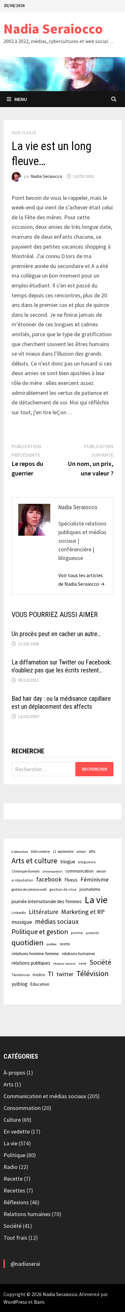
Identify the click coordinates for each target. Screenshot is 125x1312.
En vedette (17, 1131)
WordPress (15, 1302)
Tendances (21, 974)
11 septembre (63, 851)
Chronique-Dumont (26, 871)
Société (100, 962)
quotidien (28, 942)
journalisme (89, 889)
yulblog (20, 984)
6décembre (40, 851)
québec (51, 944)
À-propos (14, 1072)
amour (81, 851)
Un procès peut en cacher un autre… (56, 634)
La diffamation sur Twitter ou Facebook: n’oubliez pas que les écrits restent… (62, 666)
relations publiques (31, 963)
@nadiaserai (25, 1263)
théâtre (39, 974)
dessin (101, 871)
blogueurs (87, 861)
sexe (83, 963)
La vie (96, 900)
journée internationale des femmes (47, 901)
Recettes (14, 1190)
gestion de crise (63, 889)
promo (77, 932)
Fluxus (71, 880)
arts (92, 851)
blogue (67, 862)
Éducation (39, 984)
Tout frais (15, 1237)
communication (79, 871)
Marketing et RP (83, 912)
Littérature (43, 912)
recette (65, 944)
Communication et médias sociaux (45, 1096)
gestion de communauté (29, 889)
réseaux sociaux (64, 963)
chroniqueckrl (53, 871)
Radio (11, 1167)
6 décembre (20, 852)
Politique (14, 1155)
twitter (64, 974)
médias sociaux (57, 921)
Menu (20, 99)
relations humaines (78, 953)
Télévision (92, 973)
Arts (8, 1084)
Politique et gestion (40, 931)
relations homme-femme (35, 953)
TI (51, 973)
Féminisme (94, 879)
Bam (39, 1302)
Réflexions (16, 1202)
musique (22, 921)
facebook (49, 879)
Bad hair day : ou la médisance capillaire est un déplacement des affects (61, 702)
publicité (92, 933)
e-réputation (22, 880)
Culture (12, 1119)
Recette (13, 1178)
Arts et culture (34, 860)
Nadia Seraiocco (53, 28)
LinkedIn (19, 912)
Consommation (22, 1108)
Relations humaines (27, 1214)
